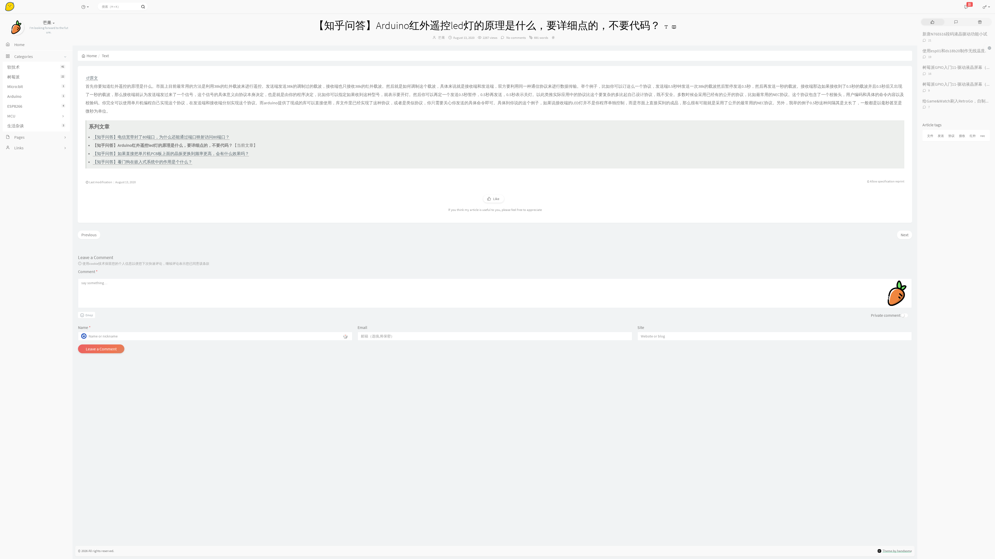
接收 (962, 136)
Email (362, 327)
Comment (88, 271)
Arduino (35, 96)
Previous (89, 234)
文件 (930, 136)
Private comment (885, 315)
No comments (516, 37)
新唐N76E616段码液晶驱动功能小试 (954, 33)
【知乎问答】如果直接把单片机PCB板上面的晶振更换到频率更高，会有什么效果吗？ (171, 153)
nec (982, 136)
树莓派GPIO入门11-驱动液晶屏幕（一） (958, 67)
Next (904, 234)
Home (92, 55)
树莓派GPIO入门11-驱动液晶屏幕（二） (958, 84)
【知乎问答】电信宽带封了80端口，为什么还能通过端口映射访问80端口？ (161, 136)
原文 (94, 77)
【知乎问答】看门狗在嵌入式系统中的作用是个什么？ (142, 161)
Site (640, 327)
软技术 (35, 67)
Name (84, 327)
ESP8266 (35, 106)
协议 (951, 136)
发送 (941, 136)
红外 (973, 136)
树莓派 (35, 76)
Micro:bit (35, 86)
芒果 (441, 37)
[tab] (932, 22)
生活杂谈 (35, 125)
